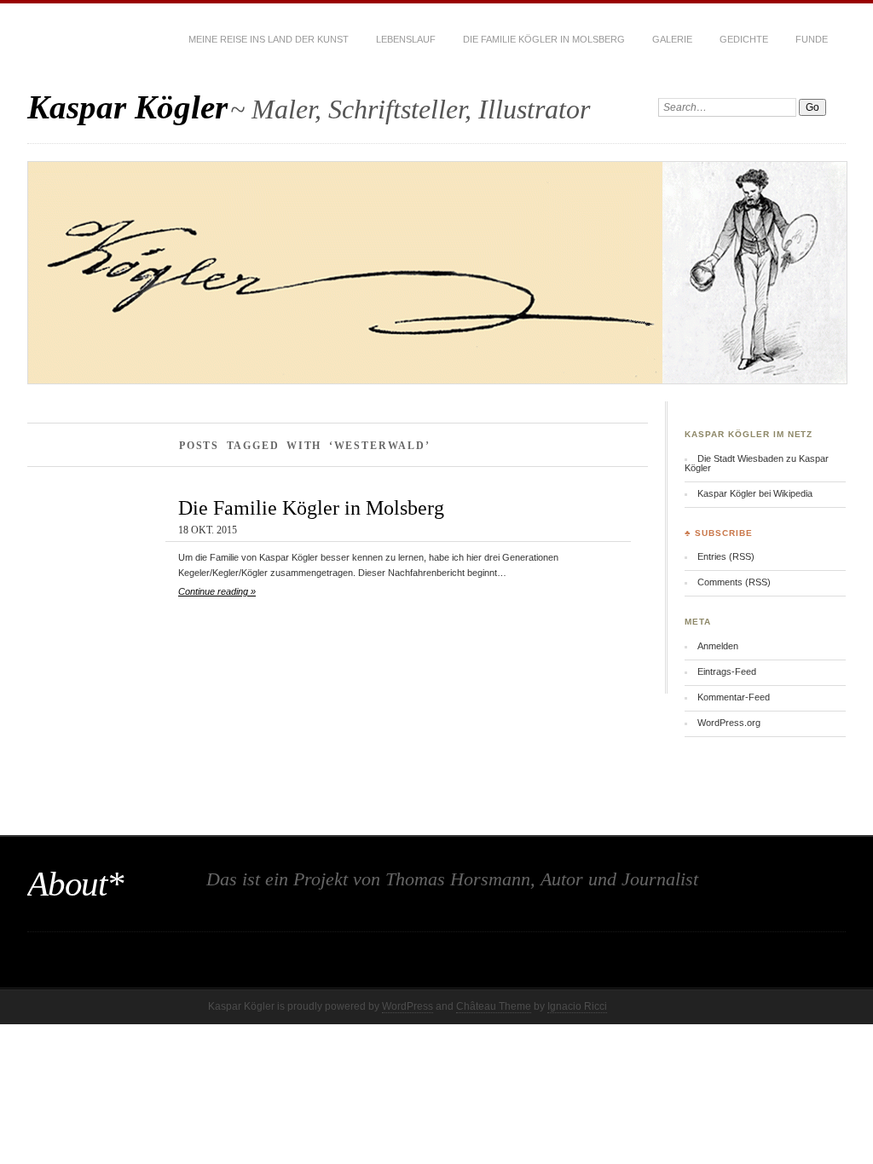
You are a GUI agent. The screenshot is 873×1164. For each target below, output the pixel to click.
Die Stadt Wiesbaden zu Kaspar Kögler (757, 463)
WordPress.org (728, 722)
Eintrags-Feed (726, 671)
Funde (811, 39)
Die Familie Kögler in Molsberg (544, 39)
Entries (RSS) (725, 556)
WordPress (407, 1006)
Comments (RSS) (734, 582)
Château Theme (493, 1006)
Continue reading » (217, 591)
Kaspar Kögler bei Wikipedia (754, 493)
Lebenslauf (406, 39)
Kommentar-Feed (733, 697)
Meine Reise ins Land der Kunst (268, 39)
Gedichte (744, 39)
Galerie (672, 39)
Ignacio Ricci (577, 1006)
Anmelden (717, 646)
